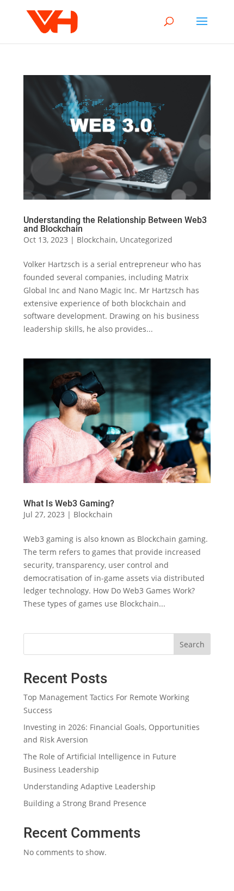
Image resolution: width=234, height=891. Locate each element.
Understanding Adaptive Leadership (89, 786)
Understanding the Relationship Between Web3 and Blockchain (115, 224)
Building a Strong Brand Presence (84, 803)
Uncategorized (146, 239)
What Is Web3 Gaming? (68, 503)
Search (192, 644)
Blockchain (96, 239)
